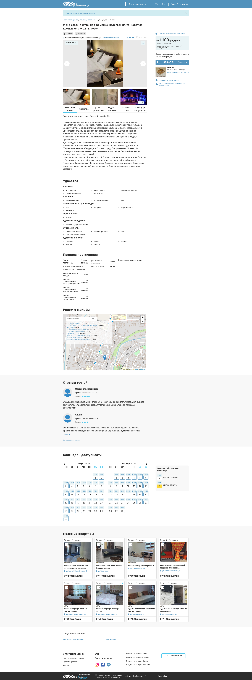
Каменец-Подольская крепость (78, 335)
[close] (185, 13)
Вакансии (66, 666)
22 (95, 503)
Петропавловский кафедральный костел (82, 326)
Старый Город (110, 640)
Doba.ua (142, 369)
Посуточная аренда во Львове (137, 657)
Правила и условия (70, 662)
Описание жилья (70, 109)
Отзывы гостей (126, 109)
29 (95, 511)
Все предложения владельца (178, 72)
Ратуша (70, 327)
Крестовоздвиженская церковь (78, 339)
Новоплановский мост (75, 331)
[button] (104, 357)
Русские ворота (73, 333)
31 (66, 519)
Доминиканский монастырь (77, 329)
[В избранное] (143, 43)
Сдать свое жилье (137, 4)
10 (66, 494)
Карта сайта (162, 676)
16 (101, 494)
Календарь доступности (140, 109)
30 (101, 511)
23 (101, 503)
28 (89, 511)
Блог (97, 654)
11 (72, 494)
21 (89, 503)
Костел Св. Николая (74, 337)
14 (89, 494)
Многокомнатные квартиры (73, 640)
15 (95, 494)
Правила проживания (98, 109)
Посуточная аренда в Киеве (136, 653)
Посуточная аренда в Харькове (138, 665)
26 (78, 511)
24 (66, 511)
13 (84, 494)
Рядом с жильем (112, 109)
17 (66, 503)
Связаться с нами (103, 658)
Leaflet (136, 369)
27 (84, 511)
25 (72, 511)
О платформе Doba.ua (74, 654)
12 (78, 494)
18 (72, 503)
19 (78, 503)
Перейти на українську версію (80, 13)
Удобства (84, 109)
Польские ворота (73, 324)
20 (84, 503)
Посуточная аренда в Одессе (137, 661)
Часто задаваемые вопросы (73, 658)
